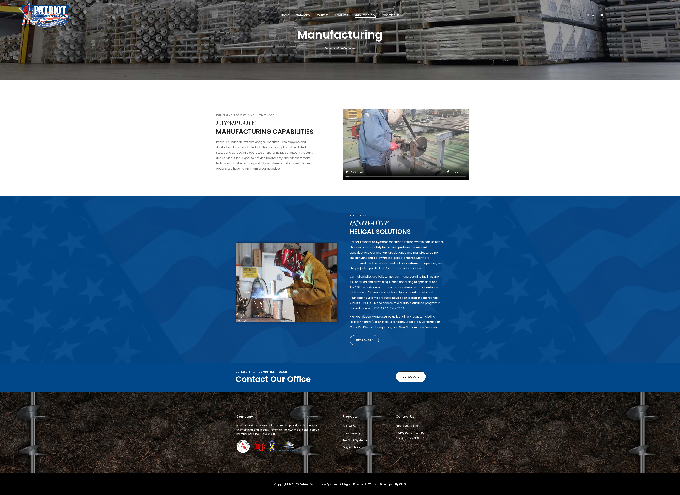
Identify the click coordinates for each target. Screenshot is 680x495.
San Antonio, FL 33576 (411, 438)
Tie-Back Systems (355, 440)
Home (328, 48)
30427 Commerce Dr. (410, 433)
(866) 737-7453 (407, 426)
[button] (595, 15)
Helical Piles (351, 426)
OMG (402, 484)
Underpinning (352, 433)
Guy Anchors (351, 447)
